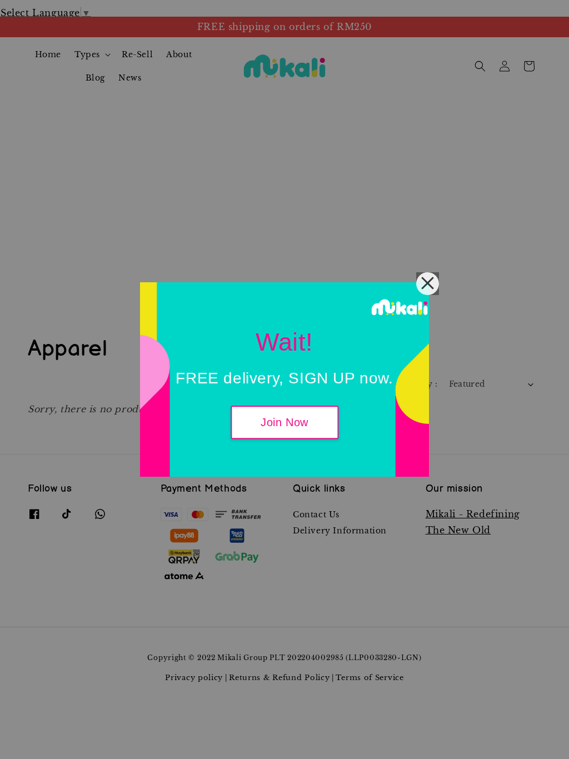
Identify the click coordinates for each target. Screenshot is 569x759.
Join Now (284, 423)
